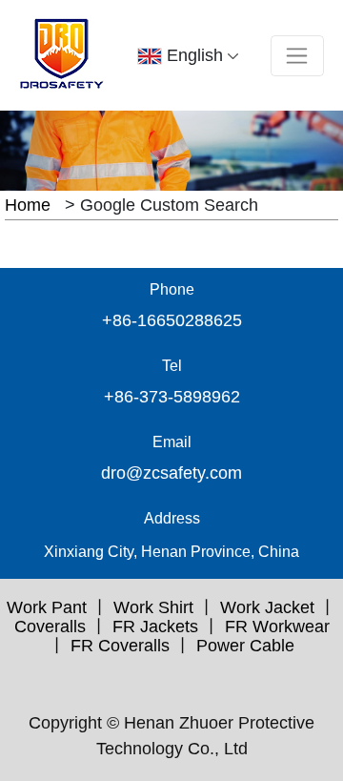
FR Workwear (277, 626)
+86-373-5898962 (172, 396)
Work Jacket (267, 607)
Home (27, 205)
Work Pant (47, 607)
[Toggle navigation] (297, 55)
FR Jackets (155, 626)
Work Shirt (153, 607)
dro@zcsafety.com (171, 473)
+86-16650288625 (172, 320)
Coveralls (50, 626)
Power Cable (245, 645)
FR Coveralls (120, 645)
